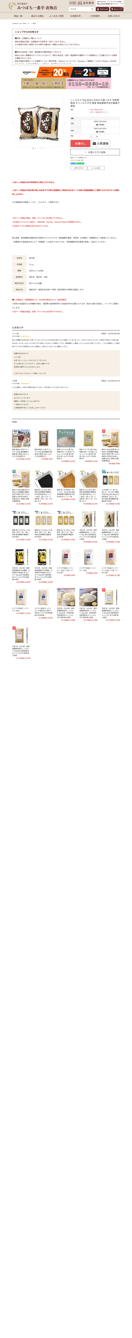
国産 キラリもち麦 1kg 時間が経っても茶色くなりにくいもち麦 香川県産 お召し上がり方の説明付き (66, 454)
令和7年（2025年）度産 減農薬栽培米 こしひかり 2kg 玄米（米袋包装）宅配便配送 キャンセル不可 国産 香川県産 (66, 613)
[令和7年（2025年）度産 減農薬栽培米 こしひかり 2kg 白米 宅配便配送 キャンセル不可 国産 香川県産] (111, 597)
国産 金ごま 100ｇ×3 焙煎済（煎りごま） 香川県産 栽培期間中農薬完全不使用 (66, 533)
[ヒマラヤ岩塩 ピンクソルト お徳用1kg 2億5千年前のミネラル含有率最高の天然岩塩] (44, 597)
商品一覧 (18, 15)
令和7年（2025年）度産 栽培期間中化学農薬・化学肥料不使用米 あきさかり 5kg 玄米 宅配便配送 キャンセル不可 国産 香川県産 (43, 573)
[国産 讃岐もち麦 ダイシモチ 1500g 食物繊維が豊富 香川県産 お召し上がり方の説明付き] (21, 438)
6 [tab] (44, 148)
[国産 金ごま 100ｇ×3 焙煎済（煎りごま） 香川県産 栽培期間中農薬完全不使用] (66, 519)
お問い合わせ (114, 15)
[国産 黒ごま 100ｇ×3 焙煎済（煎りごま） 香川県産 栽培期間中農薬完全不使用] (21, 519)
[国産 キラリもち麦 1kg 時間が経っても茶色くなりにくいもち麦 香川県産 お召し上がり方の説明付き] (66, 438)
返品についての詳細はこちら (78, 157)
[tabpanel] (39, 122)
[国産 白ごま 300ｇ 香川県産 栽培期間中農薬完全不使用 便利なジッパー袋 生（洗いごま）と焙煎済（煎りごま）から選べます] (88, 479)
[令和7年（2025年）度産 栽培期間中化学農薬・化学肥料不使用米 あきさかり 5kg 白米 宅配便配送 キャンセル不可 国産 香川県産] (21, 557)
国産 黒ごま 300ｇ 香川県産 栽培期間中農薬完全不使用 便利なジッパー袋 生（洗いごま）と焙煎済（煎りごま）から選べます (43, 495)
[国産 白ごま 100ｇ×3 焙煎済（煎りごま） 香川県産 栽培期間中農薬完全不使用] (44, 519)
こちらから (41, 202)
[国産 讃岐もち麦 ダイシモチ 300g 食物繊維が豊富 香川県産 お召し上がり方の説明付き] (44, 438)
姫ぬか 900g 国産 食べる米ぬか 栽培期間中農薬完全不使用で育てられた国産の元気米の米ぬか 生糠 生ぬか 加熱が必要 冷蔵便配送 (21, 495)
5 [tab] (42, 148)
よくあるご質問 (56, 15)
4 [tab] (40, 148)
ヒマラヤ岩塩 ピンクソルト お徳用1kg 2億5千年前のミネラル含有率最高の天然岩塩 (43, 611)
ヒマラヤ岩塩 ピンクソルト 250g (87, 569)
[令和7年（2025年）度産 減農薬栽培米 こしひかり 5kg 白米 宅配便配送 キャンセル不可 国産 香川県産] (88, 519)
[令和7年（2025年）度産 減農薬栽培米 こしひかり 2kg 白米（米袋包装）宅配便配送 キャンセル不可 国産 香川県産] (88, 597)
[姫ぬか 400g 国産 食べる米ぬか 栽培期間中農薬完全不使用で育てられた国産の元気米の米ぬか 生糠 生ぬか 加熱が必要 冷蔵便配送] (111, 438)
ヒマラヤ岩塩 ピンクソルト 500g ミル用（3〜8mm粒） (110, 570)
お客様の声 (75, 15)
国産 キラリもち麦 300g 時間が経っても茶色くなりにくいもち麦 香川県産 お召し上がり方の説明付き (88, 454)
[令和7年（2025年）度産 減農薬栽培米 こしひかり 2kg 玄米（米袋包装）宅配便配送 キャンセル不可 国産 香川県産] (66, 597)
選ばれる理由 (37, 15)
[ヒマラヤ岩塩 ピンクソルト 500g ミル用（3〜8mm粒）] (111, 557)
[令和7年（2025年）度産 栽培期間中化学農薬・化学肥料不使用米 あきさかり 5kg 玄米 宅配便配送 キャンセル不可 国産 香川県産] (44, 557)
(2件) (82, 160)
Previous (13, 122)
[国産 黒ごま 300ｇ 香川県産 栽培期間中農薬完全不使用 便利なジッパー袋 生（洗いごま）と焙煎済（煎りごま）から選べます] (44, 479)
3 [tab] (37, 148)
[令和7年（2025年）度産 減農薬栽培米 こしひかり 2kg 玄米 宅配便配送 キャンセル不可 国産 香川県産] (21, 635)
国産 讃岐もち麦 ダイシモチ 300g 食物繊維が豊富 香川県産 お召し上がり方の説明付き (43, 452)
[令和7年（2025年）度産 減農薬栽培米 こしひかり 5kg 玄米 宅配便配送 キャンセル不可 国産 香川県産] (111, 519)
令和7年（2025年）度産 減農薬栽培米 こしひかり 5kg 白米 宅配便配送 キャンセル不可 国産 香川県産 (88, 534)
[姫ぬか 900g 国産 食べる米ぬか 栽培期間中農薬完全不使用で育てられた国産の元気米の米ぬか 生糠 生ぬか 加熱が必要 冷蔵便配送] (21, 479)
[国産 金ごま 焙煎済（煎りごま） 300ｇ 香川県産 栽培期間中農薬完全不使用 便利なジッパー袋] (66, 479)
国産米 (34, 23)
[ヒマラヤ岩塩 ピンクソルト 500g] (21, 597)
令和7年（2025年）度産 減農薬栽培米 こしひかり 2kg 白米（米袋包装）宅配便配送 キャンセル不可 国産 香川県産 (88, 613)
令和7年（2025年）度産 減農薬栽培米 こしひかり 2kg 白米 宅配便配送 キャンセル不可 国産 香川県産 (110, 613)
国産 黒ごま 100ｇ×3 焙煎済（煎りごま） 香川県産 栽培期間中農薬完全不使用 (21, 533)
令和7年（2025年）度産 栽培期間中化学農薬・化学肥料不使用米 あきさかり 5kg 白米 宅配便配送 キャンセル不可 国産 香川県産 (21, 573)
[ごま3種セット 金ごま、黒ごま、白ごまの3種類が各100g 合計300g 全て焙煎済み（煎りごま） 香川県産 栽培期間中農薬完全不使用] (111, 479)
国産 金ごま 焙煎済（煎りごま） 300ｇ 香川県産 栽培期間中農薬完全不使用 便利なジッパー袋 (66, 493)
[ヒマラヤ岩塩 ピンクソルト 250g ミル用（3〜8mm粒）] (66, 557)
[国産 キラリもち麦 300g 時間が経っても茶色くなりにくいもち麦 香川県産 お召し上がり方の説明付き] (88, 438)
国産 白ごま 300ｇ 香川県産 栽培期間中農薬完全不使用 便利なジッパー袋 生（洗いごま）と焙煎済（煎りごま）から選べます (88, 495)
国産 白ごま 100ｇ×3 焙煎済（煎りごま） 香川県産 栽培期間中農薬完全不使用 (43, 533)
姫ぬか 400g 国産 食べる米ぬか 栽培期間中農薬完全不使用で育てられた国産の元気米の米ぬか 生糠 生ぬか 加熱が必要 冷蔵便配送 (111, 455)
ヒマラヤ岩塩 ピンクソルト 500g (20, 609)
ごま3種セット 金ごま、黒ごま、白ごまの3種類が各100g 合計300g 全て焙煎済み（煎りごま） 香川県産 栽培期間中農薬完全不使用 (111, 495)
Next (65, 122)
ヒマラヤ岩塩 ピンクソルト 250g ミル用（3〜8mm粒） (65, 570)
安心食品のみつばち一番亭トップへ (21, 23)
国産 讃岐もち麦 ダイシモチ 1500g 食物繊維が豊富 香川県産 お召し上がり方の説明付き (20, 452)
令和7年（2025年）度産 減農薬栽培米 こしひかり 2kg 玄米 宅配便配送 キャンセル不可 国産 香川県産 (21, 651)
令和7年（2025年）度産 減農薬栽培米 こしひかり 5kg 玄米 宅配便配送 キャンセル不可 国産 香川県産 (110, 534)
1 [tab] (33, 148)
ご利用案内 (95, 15)
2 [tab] (35, 148)
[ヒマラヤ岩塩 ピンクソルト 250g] (88, 557)
